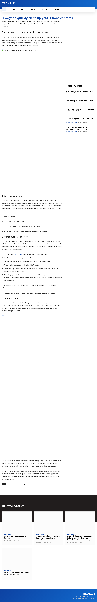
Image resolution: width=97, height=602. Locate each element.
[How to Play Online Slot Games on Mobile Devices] (17, 558)
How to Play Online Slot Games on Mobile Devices (16, 573)
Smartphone (8, 534)
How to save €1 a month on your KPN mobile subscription (80, 110)
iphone (20, 484)
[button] (4, 9)
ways (30, 484)
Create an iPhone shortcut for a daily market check (80, 119)
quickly (26, 484)
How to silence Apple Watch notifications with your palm (76, 128)
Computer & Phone (71, 95)
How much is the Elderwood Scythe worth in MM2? (79, 101)
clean (8, 484)
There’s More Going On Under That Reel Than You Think (79, 92)
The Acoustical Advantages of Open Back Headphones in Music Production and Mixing (48, 538)
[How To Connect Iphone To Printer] (17, 522)
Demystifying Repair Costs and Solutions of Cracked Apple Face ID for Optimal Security (79, 538)
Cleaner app (18, 254)
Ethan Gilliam (7, 540)
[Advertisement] (80, 48)
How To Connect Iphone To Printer (15, 537)
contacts (14, 484)
